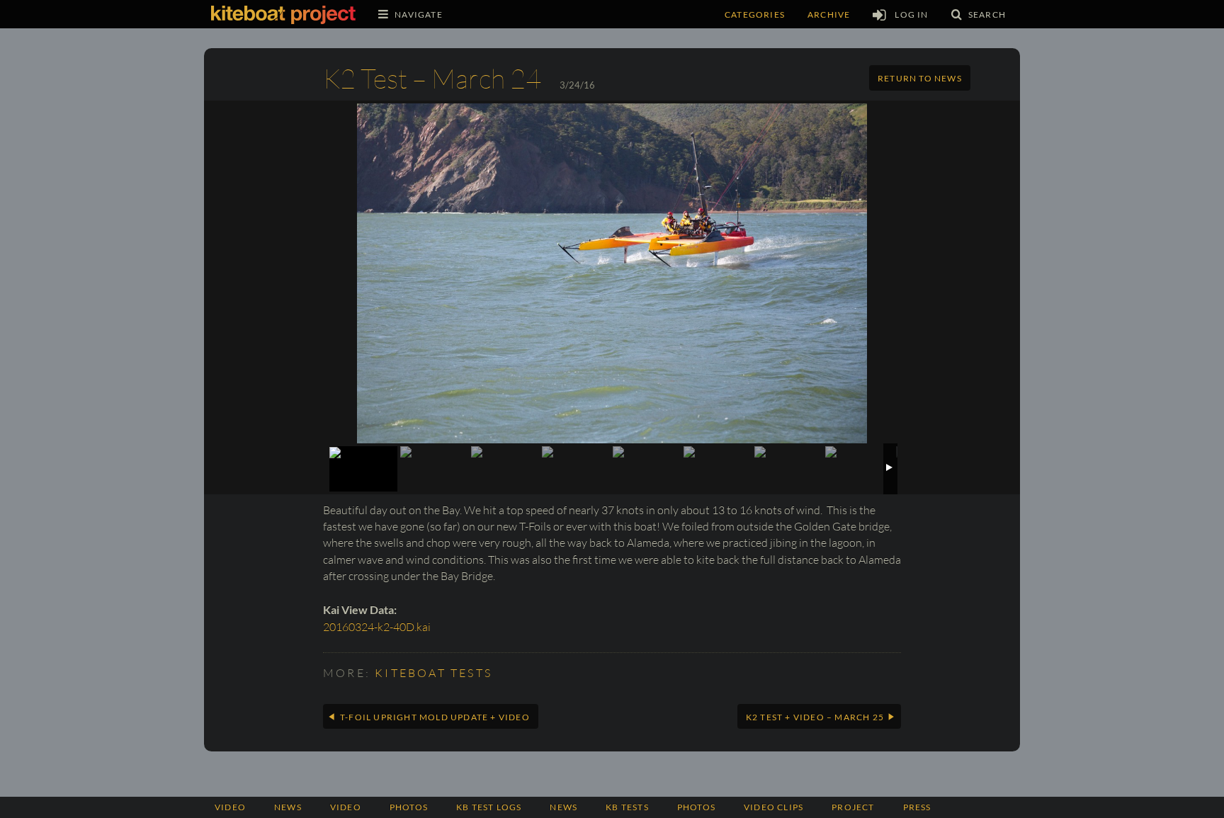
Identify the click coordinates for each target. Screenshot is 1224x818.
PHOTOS (409, 807)
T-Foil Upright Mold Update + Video (435, 717)
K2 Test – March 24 (432, 78)
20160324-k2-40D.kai (377, 627)
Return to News (920, 78)
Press (917, 807)
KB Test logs (488, 807)
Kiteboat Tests (433, 673)
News (288, 807)
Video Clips (773, 807)
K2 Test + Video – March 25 (815, 717)
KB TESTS (627, 807)
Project (853, 807)
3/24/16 (577, 85)
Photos (696, 807)
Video (230, 807)
